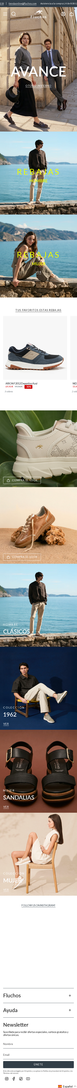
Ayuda (10, 1010)
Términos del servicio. (11, 1073)
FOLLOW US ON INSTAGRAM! (38, 905)
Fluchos (12, 995)
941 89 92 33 (69, 3)
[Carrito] (71, 14)
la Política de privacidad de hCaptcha (55, 1071)
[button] (67, 1086)
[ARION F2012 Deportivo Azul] (35, 348)
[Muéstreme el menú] (5, 14)
